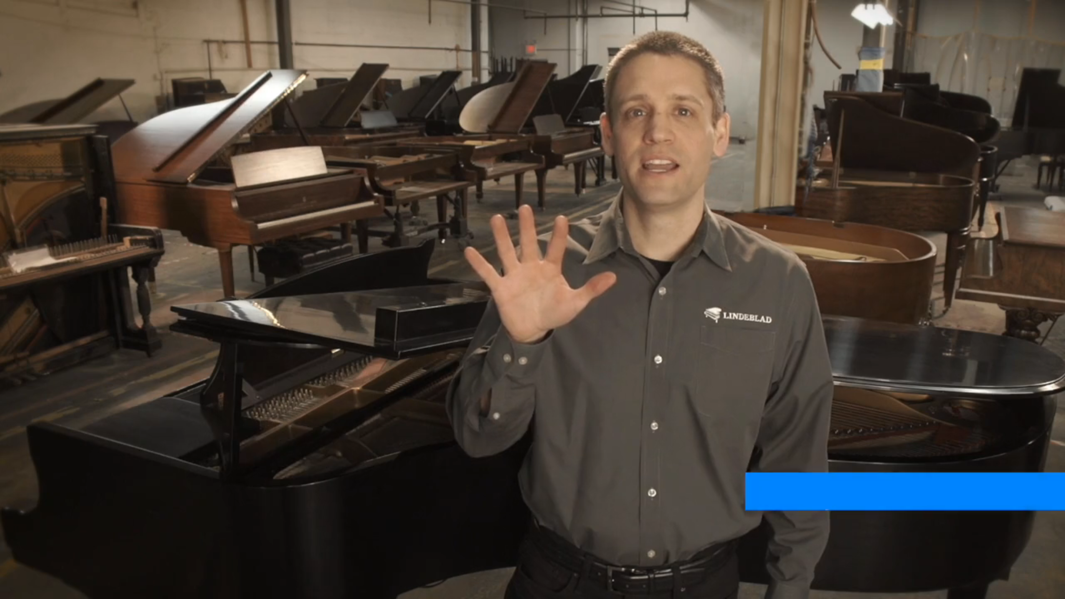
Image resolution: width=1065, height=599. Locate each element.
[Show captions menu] (1014, 593)
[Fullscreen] (1058, 593)
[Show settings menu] (1043, 593)
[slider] (519, 593)
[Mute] (1029, 593)
